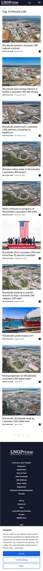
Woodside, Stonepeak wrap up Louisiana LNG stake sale (18, 420)
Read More (19, 548)
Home (4, 8)
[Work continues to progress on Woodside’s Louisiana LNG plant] (21, 193)
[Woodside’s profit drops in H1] (21, 320)
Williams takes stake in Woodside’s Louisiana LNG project (21, 171)
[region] (21, 548)
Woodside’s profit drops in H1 (18, 335)
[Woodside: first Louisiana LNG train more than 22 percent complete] (21, 235)
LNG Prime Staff (7, 51)
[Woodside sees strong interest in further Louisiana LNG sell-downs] (21, 71)
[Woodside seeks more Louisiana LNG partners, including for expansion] (21, 112)
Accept (21, 554)
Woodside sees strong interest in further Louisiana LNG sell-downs (20, 90)
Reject (21, 566)
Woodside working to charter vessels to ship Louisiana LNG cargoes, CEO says (18, 295)
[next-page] (28, 435)
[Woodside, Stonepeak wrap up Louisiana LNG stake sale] (21, 402)
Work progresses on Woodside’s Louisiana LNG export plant (19, 377)
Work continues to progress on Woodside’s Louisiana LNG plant (19, 210)
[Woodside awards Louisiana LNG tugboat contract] (21, 29)
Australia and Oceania (9, 332)
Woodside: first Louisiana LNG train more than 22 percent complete (21, 254)
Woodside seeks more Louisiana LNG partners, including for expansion (19, 129)
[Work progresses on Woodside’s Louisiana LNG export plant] (21, 359)
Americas (5, 41)
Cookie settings (21, 560)
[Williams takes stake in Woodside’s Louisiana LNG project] (21, 153)
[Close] (40, 528)
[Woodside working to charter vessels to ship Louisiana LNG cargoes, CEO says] (21, 277)
